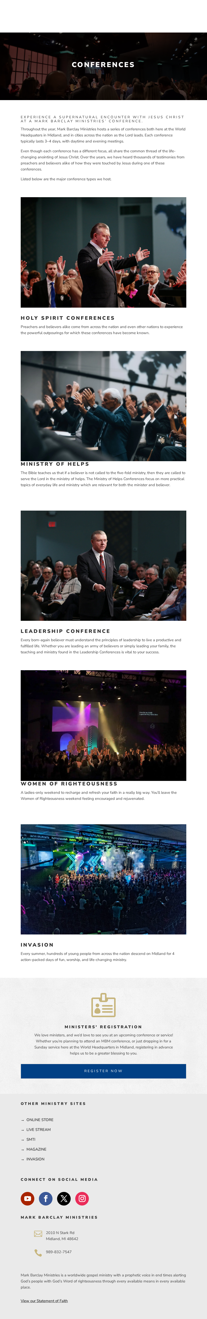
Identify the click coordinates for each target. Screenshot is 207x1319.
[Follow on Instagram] (82, 1199)
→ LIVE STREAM (36, 1129)
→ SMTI (28, 1139)
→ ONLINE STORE (37, 1119)
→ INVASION (32, 1159)
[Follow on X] (64, 1199)
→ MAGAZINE (33, 1149)
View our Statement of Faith (44, 1300)
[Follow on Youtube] (27, 1199)
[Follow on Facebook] (46, 1199)
